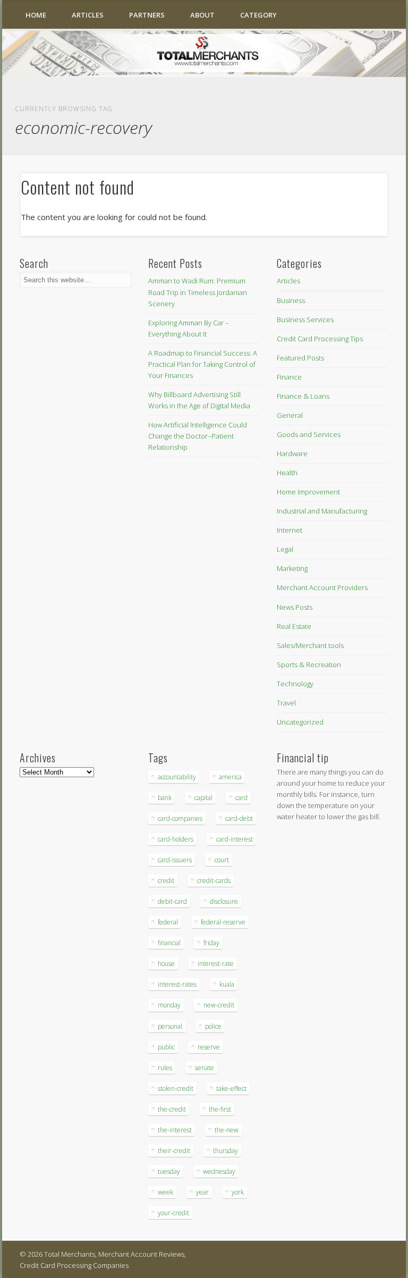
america (230, 776)
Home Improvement (308, 492)
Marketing (292, 568)
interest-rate (216, 963)
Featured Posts (300, 358)
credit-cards (214, 880)
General (290, 415)
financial (169, 942)
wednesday (219, 1171)
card (241, 797)
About (202, 15)
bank (165, 797)
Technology (295, 683)
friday (211, 942)
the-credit (172, 1109)
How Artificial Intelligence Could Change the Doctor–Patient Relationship (197, 436)
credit (166, 880)
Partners (147, 15)
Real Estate (294, 626)
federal (168, 922)
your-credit (173, 1212)
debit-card (172, 901)
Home (36, 15)
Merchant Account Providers (322, 587)
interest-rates (177, 984)
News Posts (294, 607)
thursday (225, 1150)
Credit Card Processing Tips (320, 338)
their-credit (174, 1150)
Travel (286, 703)
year (202, 1192)
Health (287, 472)
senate (204, 1067)
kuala (226, 984)
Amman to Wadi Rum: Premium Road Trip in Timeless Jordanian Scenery (197, 292)
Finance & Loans (303, 396)
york (238, 1192)
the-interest (175, 1129)
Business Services (305, 319)
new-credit (218, 1005)
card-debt (239, 818)
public (166, 1047)
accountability (177, 776)
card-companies (180, 818)
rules (165, 1067)
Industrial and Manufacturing (322, 511)
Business (291, 300)
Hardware (292, 453)
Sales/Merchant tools (310, 645)
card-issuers (175, 859)
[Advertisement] (309, 1007)
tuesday (169, 1171)
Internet (289, 530)
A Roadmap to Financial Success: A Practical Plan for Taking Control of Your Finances (202, 364)
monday (169, 1005)
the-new (227, 1129)
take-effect (231, 1088)
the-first (220, 1109)
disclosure (224, 901)
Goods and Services (309, 434)
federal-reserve (223, 922)
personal (170, 1026)
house (166, 963)
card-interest (234, 839)
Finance (289, 377)
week (165, 1192)
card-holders (175, 839)
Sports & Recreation (309, 664)
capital (203, 797)
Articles (88, 15)
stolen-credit (175, 1088)
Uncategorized (300, 722)
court (222, 859)
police (213, 1026)
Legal (285, 549)
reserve (209, 1047)
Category (258, 15)
